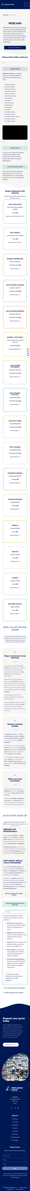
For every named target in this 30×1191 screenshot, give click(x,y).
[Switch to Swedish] (28, 353)
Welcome (5, 15)
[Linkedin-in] (18, 1108)
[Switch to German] (28, 355)
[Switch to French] (28, 351)
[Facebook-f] (11, 1108)
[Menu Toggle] (27, 4)
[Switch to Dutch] (28, 349)
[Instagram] (15, 1108)
